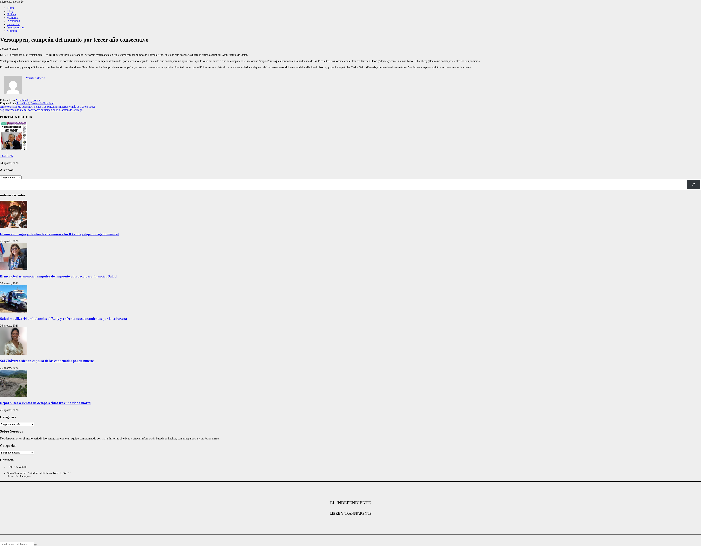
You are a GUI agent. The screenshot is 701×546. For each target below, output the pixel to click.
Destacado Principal (41, 103)
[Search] (693, 184)
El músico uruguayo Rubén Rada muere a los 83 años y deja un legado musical (59, 234)
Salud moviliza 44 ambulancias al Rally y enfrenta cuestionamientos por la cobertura (63, 319)
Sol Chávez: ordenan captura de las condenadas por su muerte (47, 361)
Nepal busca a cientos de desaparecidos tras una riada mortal (45, 403)
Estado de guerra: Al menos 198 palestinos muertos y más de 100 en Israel (47, 106)
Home (10, 7)
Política (11, 14)
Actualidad (13, 20)
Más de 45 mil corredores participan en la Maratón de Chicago (41, 109)
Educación (13, 24)
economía (12, 17)
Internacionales (16, 27)
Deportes (34, 100)
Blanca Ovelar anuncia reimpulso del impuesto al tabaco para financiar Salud (58, 276)
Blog (10, 11)
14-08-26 (6, 156)
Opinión (12, 30)
